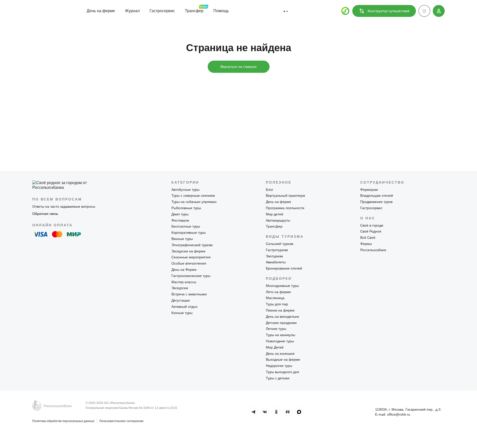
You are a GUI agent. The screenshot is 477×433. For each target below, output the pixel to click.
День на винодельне (282, 316)
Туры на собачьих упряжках (194, 202)
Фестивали (180, 220)
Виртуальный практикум (285, 195)
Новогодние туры (280, 341)
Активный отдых (184, 307)
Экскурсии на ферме (188, 251)
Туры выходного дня (282, 372)
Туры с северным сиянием (193, 195)
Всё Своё (367, 237)
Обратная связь (45, 214)
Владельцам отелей (376, 195)
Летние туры (276, 329)
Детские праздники (281, 323)
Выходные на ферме (283, 359)
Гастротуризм (277, 250)
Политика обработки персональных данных (63, 421)
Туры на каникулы (280, 335)
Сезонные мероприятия (191, 257)
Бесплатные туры (185, 226)
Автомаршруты (278, 220)
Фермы (366, 244)
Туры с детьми (277, 378)
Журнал (132, 11)
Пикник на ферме (280, 310)
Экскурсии (179, 288)
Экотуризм (274, 256)
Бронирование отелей (284, 268)
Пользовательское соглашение (121, 421)
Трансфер (194, 11)
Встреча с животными (189, 294)
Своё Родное (370, 231)
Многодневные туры (282, 286)
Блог (269, 190)
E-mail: (392, 414)
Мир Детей (274, 347)
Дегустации (180, 300)
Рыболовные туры (186, 208)
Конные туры (182, 313)
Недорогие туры (279, 366)
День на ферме (101, 11)
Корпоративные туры (188, 233)
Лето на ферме (278, 292)
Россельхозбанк (373, 250)
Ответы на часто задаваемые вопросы (63, 206)
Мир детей (274, 214)
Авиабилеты (276, 262)
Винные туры (182, 239)
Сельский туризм (279, 244)
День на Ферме (184, 270)
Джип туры (180, 214)
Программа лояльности (285, 208)
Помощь (221, 11)
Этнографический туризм (192, 245)
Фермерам (369, 190)
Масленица (275, 298)
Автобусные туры (185, 190)
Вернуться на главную (238, 67)
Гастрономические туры (190, 276)
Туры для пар (277, 304)
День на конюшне (280, 353)
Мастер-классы (183, 282)
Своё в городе (371, 225)
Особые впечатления (188, 263)
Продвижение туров (376, 202)
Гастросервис (162, 11)
